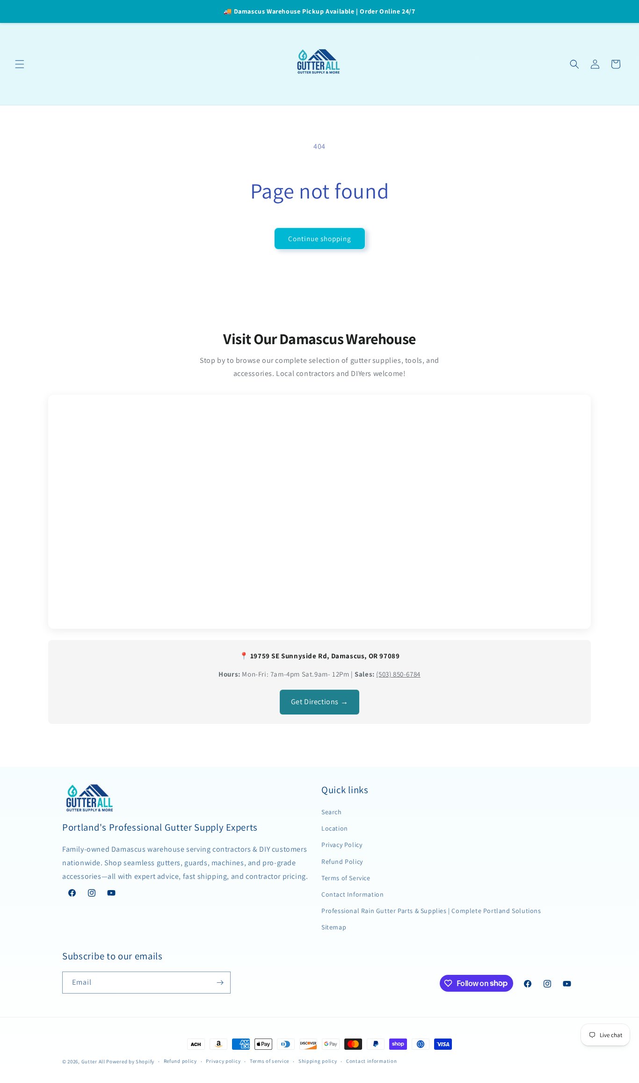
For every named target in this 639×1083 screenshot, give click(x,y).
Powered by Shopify (130, 1061)
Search (331, 812)
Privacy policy (223, 1061)
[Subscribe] (220, 983)
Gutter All (93, 1061)
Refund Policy (342, 861)
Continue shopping (319, 238)
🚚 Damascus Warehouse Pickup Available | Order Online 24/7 (319, 11)
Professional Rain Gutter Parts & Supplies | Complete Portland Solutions (431, 910)
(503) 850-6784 (398, 674)
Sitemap (333, 927)
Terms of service (269, 1061)
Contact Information (352, 894)
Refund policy (180, 1061)
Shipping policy (317, 1061)
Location (334, 828)
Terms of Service (345, 878)
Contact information (371, 1061)
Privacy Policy (341, 844)
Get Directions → (320, 702)
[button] (19, 64)
